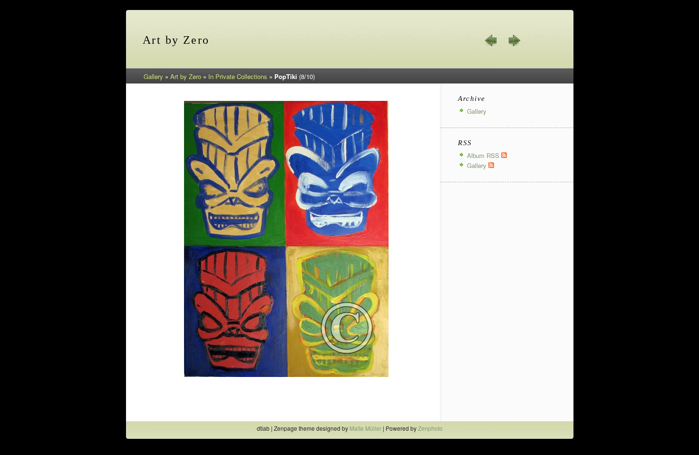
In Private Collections (237, 76)
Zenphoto (430, 428)
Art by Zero (185, 76)
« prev (491, 40)
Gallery (153, 76)
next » (514, 40)
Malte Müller (365, 428)
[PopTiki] (286, 375)
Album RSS (484, 155)
